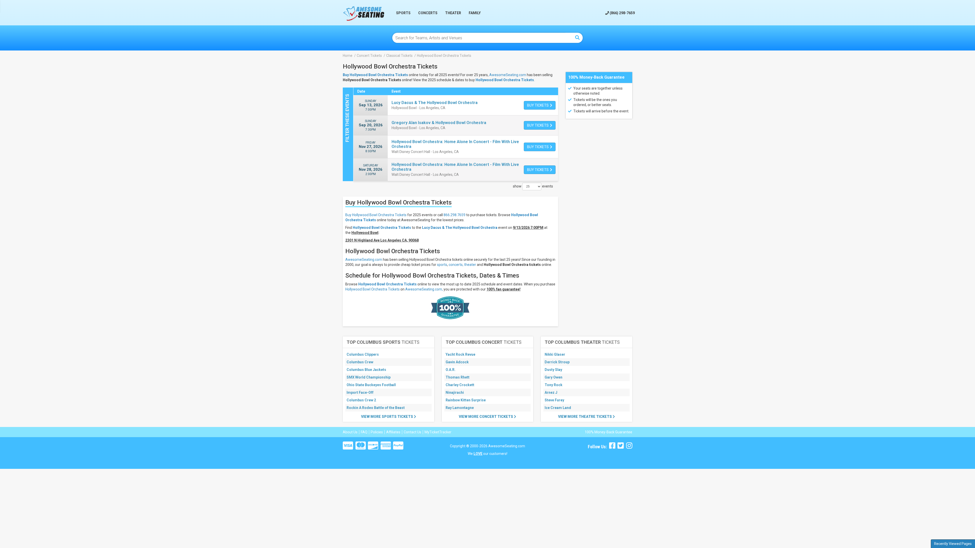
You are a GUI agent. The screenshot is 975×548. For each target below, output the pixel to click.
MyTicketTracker (438, 432)
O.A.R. (451, 370)
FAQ (364, 432)
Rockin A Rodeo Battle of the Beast (376, 408)
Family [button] (475, 13)
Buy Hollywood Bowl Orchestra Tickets (376, 215)
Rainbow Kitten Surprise (466, 400)
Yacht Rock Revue (460, 354)
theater (470, 265)
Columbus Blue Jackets (366, 370)
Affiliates (393, 432)
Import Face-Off (360, 392)
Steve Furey (554, 400)
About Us (350, 432)
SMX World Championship (369, 377)
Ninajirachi (455, 392)
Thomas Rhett (457, 377)
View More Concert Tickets (486, 417)
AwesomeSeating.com (507, 75)
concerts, (456, 265)
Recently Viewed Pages (953, 544)
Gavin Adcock (457, 362)
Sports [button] (403, 13)
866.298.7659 (454, 215)
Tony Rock (553, 385)
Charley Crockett (460, 385)
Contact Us (412, 432)
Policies (377, 432)
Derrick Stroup (557, 362)
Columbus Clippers (363, 354)
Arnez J (551, 392)
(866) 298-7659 (622, 13)
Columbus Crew (360, 362)
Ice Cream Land (558, 408)
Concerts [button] (427, 13)
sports (442, 265)
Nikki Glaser (555, 354)
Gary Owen (553, 377)
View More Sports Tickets (387, 417)
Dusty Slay (553, 370)
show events (533, 186)
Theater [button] (453, 13)
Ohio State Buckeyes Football (371, 385)
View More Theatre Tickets (585, 417)
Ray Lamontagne (460, 408)
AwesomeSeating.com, (424, 289)
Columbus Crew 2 (361, 400)
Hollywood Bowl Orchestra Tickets (505, 80)
